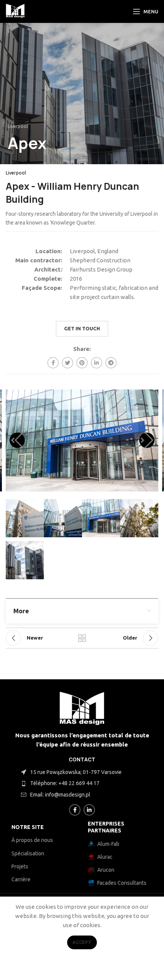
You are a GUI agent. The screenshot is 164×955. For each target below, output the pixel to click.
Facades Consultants (121, 883)
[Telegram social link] (111, 362)
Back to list (82, 638)
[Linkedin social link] (96, 362)
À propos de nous (32, 840)
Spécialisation (27, 853)
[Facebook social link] (53, 362)
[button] (17, 440)
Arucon (105, 870)
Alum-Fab (108, 844)
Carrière (21, 879)
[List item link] (91, 783)
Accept (82, 942)
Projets (19, 866)
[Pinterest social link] (82, 362)
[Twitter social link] (67, 362)
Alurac (105, 857)
